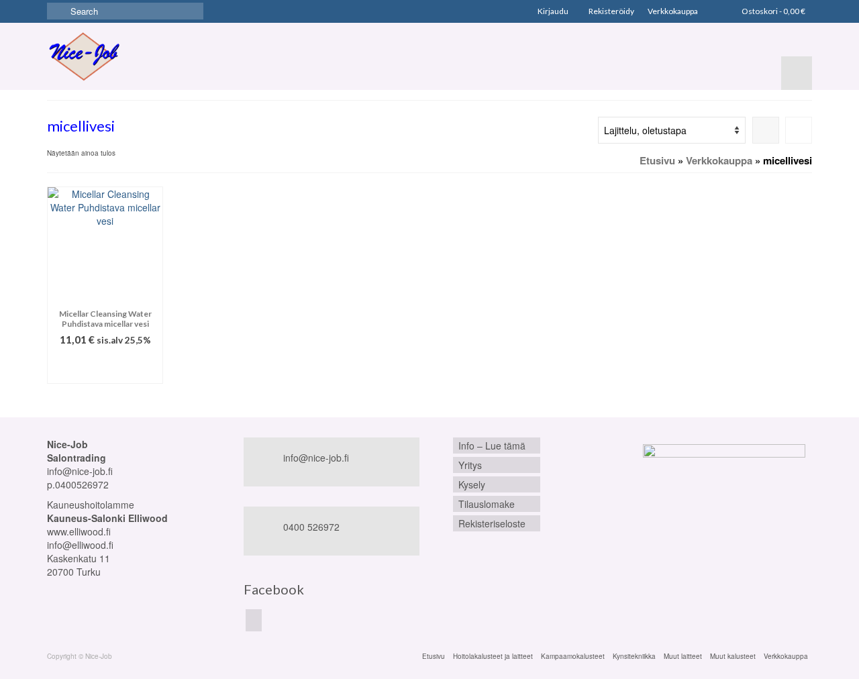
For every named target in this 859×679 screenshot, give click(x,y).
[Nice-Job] (84, 56)
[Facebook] (254, 620)
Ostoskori (772, 11)
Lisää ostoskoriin (105, 367)
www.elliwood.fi (79, 531)
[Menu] (796, 73)
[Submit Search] (57, 11)
